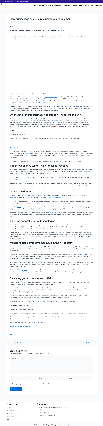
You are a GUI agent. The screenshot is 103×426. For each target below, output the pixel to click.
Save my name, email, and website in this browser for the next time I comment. (34, 384)
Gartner (45, 93)
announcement (32, 195)
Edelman (40, 301)
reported (78, 254)
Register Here (61, 30)
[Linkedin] (96, 1)
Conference (58, 5)
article (27, 177)
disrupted (22, 99)
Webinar (75, 5)
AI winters (78, 169)
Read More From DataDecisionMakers (21, 326)
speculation (60, 236)
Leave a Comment (15, 22)
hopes (50, 234)
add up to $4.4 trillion (51, 97)
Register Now (14, 147)
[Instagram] (99, 1)
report (79, 108)
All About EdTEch (84, 5)
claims (11, 108)
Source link (13, 334)
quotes (19, 207)
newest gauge (80, 36)
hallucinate (54, 120)
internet (79, 106)
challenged (82, 247)
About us (41, 5)
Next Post (87, 342)
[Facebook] (93, 1)
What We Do (49, 5)
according (27, 232)
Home (35, 5)
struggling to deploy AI (54, 197)
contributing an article (30, 322)
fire (55, 106)
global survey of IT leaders (54, 212)
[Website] (79, 378)
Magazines (67, 5)
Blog (92, 5)
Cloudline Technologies (64, 425)
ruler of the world (40, 102)
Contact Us (98, 5)
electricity (70, 106)
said (68, 99)
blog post (29, 153)
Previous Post (17, 342)
